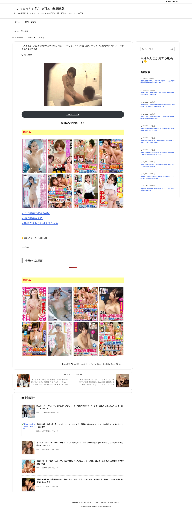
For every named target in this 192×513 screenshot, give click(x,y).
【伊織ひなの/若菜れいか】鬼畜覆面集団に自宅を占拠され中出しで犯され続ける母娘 (157, 141)
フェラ (93, 364)
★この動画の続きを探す (36, 213)
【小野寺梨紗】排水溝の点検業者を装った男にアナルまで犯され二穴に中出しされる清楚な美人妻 (157, 106)
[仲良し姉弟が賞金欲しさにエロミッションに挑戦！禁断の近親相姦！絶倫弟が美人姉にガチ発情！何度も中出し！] (111, 190)
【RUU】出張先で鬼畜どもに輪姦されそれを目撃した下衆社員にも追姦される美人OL (157, 177)
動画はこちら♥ (72, 114)
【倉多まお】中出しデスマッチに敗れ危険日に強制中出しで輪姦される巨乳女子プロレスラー (157, 153)
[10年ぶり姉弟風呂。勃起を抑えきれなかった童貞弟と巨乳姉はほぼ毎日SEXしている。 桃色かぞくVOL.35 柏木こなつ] (60, 338)
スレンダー (85, 364)
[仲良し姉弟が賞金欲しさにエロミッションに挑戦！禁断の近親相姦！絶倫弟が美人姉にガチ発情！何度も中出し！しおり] (34, 304)
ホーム (17, 31)
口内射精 (106, 364)
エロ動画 (25, 31)
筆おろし (118, 364)
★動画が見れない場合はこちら (40, 223)
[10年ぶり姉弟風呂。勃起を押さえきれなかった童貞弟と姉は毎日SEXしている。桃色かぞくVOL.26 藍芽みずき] (34, 190)
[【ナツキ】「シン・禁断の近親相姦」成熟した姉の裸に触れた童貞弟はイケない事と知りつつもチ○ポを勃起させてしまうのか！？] (111, 304)
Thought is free (107, 506)
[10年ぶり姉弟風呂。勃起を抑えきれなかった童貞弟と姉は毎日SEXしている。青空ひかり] (60, 304)
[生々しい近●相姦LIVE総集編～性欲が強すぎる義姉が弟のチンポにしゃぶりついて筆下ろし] (60, 156)
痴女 (112, 364)
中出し (99, 364)
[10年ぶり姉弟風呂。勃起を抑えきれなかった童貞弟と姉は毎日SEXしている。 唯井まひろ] (34, 156)
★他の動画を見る (32, 218)
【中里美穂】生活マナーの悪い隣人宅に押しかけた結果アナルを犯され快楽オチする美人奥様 (157, 82)
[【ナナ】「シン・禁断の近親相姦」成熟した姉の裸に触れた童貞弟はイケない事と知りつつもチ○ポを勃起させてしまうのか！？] (85, 338)
